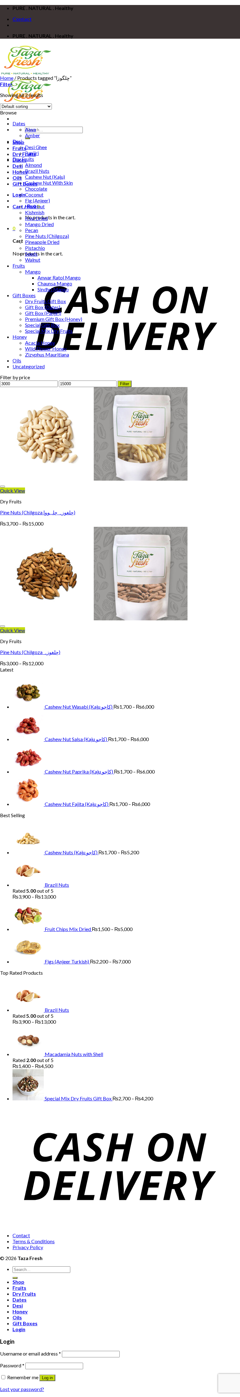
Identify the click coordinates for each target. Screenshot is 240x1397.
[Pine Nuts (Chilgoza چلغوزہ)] (94, 618)
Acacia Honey (40, 343)
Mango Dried (39, 224)
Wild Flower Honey (46, 349)
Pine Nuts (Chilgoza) (47, 236)
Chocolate (36, 189)
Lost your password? (22, 1389)
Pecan (31, 230)
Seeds (31, 254)
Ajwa (30, 129)
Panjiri (32, 153)
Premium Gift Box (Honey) (53, 319)
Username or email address (30, 1353)
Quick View (12, 490)
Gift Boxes (24, 295)
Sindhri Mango (53, 289)
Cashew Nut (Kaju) (45, 177)
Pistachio (35, 248)
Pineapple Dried (42, 242)
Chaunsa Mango (55, 283)
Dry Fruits (24, 154)
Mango (33, 271)
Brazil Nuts (37, 171)
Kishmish (34, 212)
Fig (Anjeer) (37, 200)
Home (6, 78)
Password (12, 1365)
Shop (18, 1282)
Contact (22, 19)
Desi (17, 166)
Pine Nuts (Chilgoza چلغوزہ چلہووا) (37, 512)
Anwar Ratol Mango (59, 277)
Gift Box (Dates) (42, 307)
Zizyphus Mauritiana (47, 354)
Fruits (18, 266)
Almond (33, 165)
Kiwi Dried (36, 218)
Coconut (34, 194)
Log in (47, 1377)
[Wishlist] (2, 486)
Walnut (32, 260)
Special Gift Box (42, 325)
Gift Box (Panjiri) (43, 313)
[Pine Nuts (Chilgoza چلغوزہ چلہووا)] (94, 479)
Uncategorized (28, 366)
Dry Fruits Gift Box (45, 301)
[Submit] (27, 138)
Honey (19, 337)
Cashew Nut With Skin (49, 183)
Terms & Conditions (33, 1241)
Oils (17, 178)
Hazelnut (35, 206)
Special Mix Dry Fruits (48, 331)
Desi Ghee (36, 147)
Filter (124, 383)
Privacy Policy (27, 1247)
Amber (32, 135)
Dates (18, 123)
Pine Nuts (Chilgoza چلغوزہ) (30, 652)
